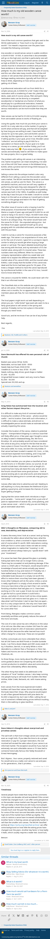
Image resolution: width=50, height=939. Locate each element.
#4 (48, 524)
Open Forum (20, 874)
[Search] (47, 2)
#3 (48, 402)
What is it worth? (14, 881)
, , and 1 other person (22, 844)
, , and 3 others (15, 335)
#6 (48, 786)
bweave (9, 864)
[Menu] (3, 2)
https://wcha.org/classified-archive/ (25, 825)
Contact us (5, 930)
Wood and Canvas (22, 884)
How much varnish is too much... (22, 903)
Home (43, 930)
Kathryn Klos (10, 874)
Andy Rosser (10, 906)
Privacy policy (29, 930)
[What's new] (42, 2)
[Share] (44, 31)
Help (37, 930)
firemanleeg (10, 884)
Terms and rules (17, 930)
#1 (48, 31)
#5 (48, 724)
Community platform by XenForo (21, 937)
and (12, 386)
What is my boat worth (17, 862)
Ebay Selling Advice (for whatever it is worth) (27, 871)
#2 (48, 350)
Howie (8, 897)
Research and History (20, 864)
